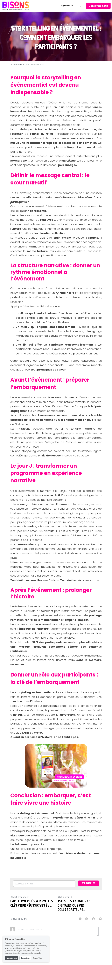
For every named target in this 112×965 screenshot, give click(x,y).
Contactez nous (98, 5)
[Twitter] (86, 918)
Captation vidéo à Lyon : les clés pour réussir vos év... (31, 903)
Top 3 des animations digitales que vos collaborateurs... (73, 905)
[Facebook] (80, 918)
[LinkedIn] (93, 918)
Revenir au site (20, 918)
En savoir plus (36, 953)
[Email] (100, 918)
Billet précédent (20, 897)
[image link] (15, 5)
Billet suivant (63, 897)
